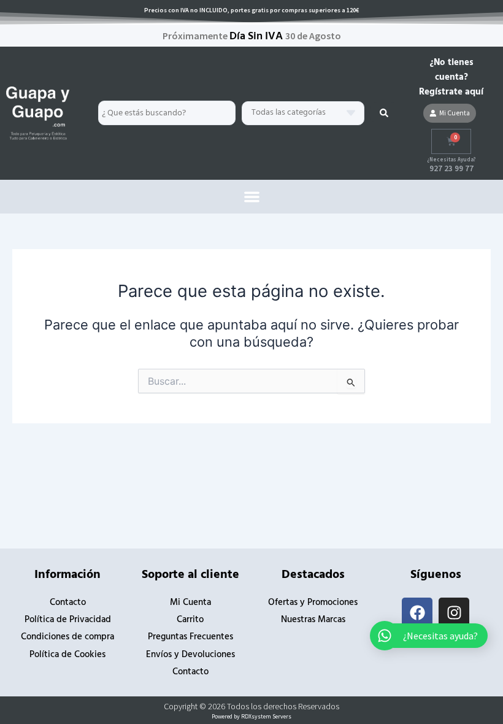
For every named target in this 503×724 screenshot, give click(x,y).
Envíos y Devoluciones (190, 655)
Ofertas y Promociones (313, 603)
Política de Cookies (67, 655)
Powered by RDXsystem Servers (251, 716)
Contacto (68, 603)
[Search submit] (384, 112)
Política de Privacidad (68, 620)
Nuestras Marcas (313, 620)
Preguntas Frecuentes (190, 637)
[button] (251, 196)
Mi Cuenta (190, 603)
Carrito (190, 620)
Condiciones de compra (67, 637)
